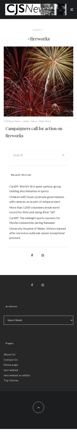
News (34, 121)
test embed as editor (17, 375)
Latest (26, 121)
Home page (11, 364)
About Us (10, 354)
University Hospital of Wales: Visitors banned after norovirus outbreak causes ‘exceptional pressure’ (37, 233)
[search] (63, 155)
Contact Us (11, 359)
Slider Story (45, 121)
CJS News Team (12, 121)
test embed (11, 370)
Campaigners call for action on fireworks (34, 132)
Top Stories (11, 380)
